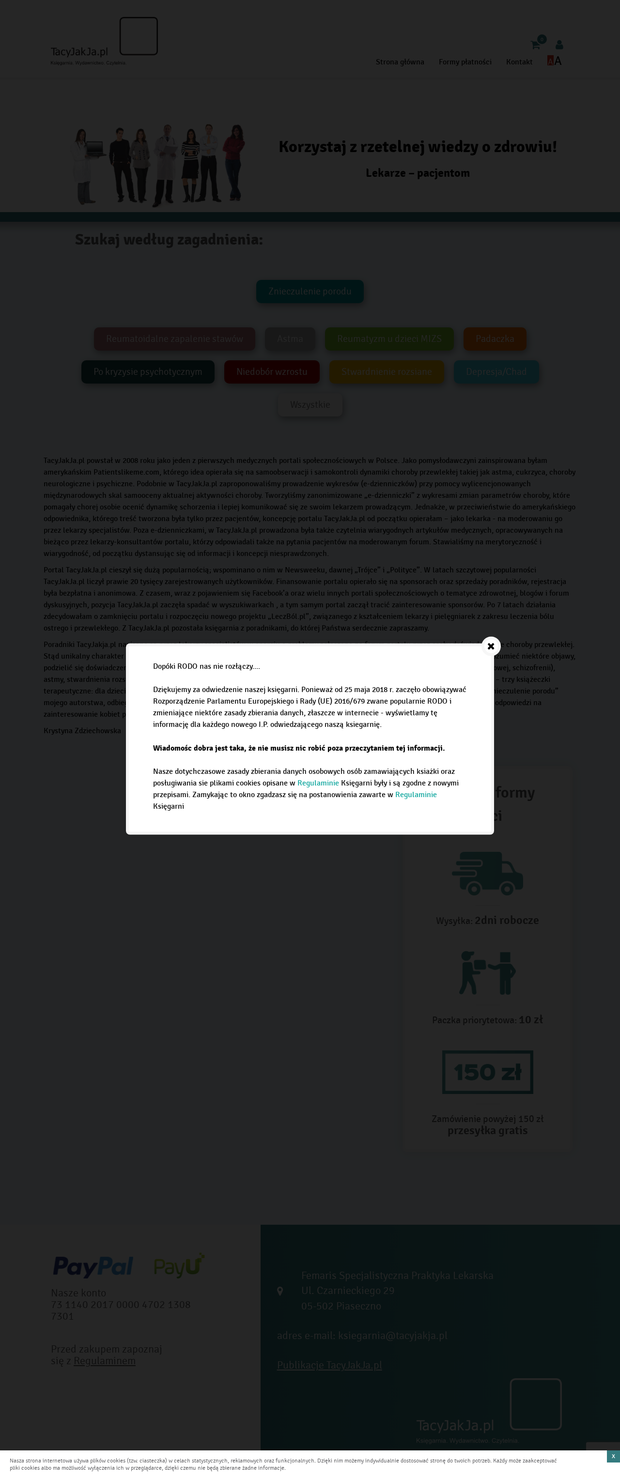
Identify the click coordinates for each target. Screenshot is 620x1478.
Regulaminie (318, 783)
